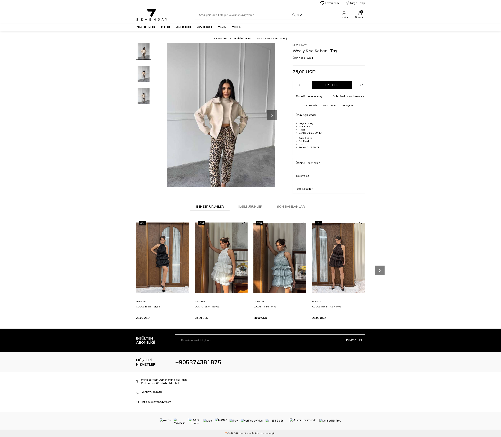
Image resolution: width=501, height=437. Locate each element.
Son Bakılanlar (291, 206)
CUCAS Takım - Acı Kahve (326, 306)
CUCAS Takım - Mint (264, 306)
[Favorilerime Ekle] (184, 223)
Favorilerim (332, 3)
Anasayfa (220, 38)
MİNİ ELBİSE (183, 27)
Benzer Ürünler (210, 206)
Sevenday (300, 45)
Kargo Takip (357, 3)
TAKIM (222, 27)
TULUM (236, 27)
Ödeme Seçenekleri (308, 163)
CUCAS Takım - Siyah (148, 306)
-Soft (229, 433)
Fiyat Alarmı (329, 105)
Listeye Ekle (311, 105)
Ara (299, 15)
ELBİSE (165, 27)
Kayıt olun (354, 340)
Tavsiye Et (347, 105)
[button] (272, 115)
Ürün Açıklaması (306, 115)
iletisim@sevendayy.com (156, 401)
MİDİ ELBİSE (204, 27)
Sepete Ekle (332, 85)
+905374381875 (198, 362)
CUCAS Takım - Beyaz (207, 306)
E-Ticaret (239, 433)
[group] (221, 115)
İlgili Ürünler (250, 206)
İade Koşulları (304, 188)
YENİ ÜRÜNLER (145, 27)
